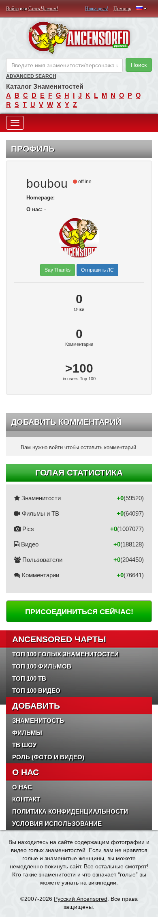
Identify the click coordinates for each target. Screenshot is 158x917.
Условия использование (57, 823)
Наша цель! (96, 8)
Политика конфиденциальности (70, 811)
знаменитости (57, 874)
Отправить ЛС (97, 270)
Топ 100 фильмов (41, 666)
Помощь (122, 8)
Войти (12, 8)
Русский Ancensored (80, 899)
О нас (22, 787)
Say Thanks (57, 270)
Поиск (139, 65)
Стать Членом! (43, 8)
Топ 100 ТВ (29, 678)
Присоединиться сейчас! (79, 612)
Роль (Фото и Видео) (48, 757)
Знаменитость (38, 720)
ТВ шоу (24, 744)
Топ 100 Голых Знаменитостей (65, 654)
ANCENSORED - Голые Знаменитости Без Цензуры (79, 37)
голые (128, 874)
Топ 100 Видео (36, 690)
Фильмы (27, 732)
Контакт (26, 799)
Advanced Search (31, 76)
